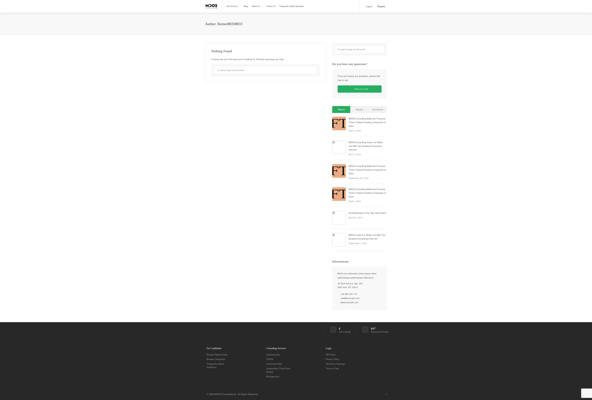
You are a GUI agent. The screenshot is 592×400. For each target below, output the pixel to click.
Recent (341, 109)
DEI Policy (331, 354)
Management (272, 376)
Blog (246, 6)
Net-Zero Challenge (335, 363)
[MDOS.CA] (211, 5)
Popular (359, 109)
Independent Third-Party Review (278, 370)
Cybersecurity (273, 354)
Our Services (232, 6)
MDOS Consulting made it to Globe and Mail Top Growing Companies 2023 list (366, 146)
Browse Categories (216, 359)
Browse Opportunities (217, 354)
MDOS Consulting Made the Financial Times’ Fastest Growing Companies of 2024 (367, 122)
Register (381, 6)
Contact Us (271, 6)
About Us (256, 6)
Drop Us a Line (361, 89)
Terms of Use (332, 368)
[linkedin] (386, 394)
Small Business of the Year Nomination (367, 212)
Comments (377, 109)
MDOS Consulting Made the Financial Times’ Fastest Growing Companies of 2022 (367, 169)
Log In (369, 6)
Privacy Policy (332, 359)
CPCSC (270, 359)
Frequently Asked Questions (291, 6)
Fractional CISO (274, 363)
